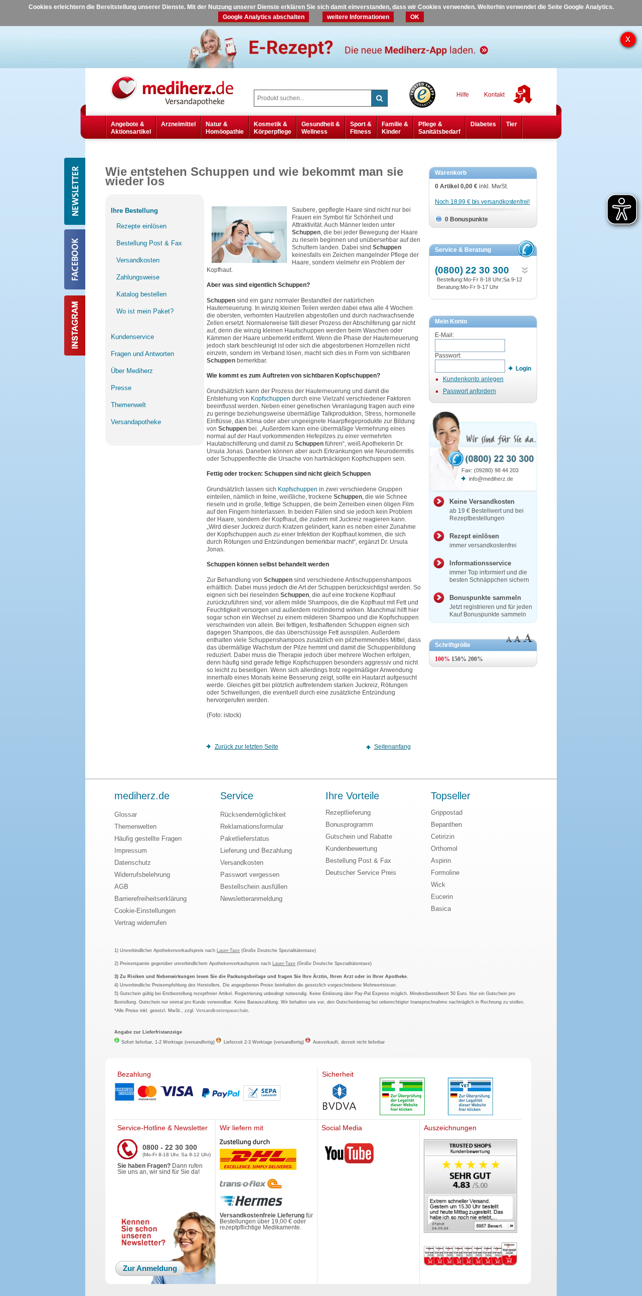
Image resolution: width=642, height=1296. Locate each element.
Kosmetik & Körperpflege (272, 128)
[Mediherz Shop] (177, 90)
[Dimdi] (402, 1097)
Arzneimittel (178, 124)
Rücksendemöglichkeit (253, 814)
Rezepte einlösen (141, 226)
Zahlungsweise (137, 277)
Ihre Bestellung (134, 210)
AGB (121, 886)
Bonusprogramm (349, 824)
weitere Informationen (358, 17)
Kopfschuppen (269, 398)
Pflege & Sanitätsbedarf (439, 128)
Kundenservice (132, 337)
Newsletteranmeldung (251, 898)
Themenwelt (128, 405)
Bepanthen (446, 824)
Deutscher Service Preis (361, 872)
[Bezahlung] (215, 1092)
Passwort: (448, 355)
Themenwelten (135, 826)
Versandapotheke (136, 422)
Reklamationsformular (251, 826)
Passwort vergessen (249, 874)
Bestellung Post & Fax (358, 860)
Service (236, 796)
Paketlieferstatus (244, 838)
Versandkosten (241, 862)
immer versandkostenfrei (483, 540)
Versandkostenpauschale (222, 1010)
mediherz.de (142, 796)
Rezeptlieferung (348, 812)
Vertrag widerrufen (140, 922)
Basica (441, 908)
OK (414, 17)
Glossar (125, 814)
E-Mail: (444, 335)
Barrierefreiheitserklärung (150, 898)
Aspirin (441, 860)
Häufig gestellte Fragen (148, 838)
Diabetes (483, 124)
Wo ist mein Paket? (145, 311)
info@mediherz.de (491, 479)
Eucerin (442, 896)
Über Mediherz (132, 371)
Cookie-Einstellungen (145, 910)
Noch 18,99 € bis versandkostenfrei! (482, 201)
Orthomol (444, 848)
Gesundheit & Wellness (320, 128)
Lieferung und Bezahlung (256, 850)
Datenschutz (132, 862)
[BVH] (339, 1098)
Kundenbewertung (351, 848)
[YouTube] (350, 1155)
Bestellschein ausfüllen (253, 886)
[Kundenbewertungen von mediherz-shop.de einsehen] (470, 1187)
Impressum (130, 850)
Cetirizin (442, 836)
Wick (438, 884)
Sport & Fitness (361, 128)
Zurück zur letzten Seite (246, 746)
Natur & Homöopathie (225, 128)
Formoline (445, 872)
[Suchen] (379, 98)
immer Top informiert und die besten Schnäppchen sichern (489, 571)
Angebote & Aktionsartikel (131, 128)
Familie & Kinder (395, 128)
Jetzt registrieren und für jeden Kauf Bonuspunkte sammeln (490, 606)
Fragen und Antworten (142, 354)
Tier (511, 124)
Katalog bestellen (141, 294)
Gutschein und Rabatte (359, 836)
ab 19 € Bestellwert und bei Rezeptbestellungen (486, 510)
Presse (121, 388)
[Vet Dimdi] (470, 1097)
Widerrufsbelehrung (142, 874)
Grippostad (446, 812)
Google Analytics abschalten (263, 17)
